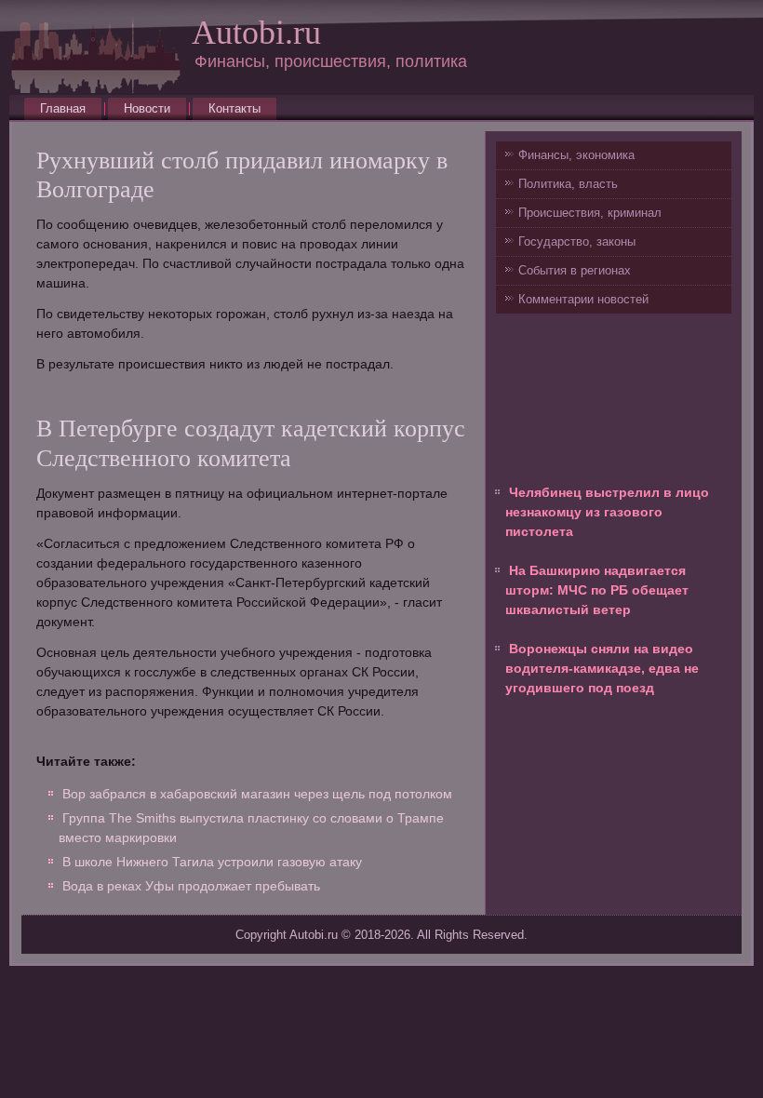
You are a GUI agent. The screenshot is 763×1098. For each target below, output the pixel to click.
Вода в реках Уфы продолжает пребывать (191, 885)
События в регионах (574, 270)
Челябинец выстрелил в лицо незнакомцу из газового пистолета (607, 512)
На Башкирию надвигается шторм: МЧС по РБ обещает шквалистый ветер (597, 590)
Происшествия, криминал (590, 213)
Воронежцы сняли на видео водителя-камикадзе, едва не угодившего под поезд (602, 668)
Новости (147, 108)
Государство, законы (577, 241)
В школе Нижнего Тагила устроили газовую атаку (212, 861)
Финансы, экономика (576, 155)
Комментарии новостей (583, 299)
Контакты (234, 108)
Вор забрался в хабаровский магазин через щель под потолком (257, 793)
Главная (63, 108)
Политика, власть (568, 184)
